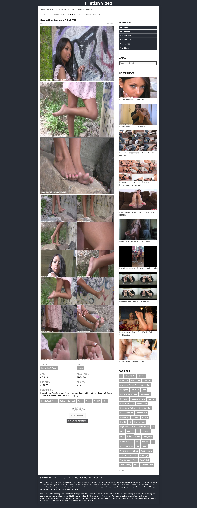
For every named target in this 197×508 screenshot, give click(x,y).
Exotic (80, 401)
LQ (138, 431)
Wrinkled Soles (147, 465)
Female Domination (128, 394)
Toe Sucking (125, 460)
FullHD (123, 422)
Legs (122, 431)
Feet (144, 390)
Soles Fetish (125, 455)
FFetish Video (98, 3)
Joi (153, 426)
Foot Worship (141, 413)
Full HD (97, 401)
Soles (150, 451)
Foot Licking (142, 403)
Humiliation (144, 426)
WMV (105, 401)
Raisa (80, 368)
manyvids (146, 431)
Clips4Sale (145, 385)
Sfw (137, 446)
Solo (135, 455)
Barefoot (124, 380)
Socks (143, 451)
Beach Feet (135, 380)
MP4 (130, 436)
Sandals (145, 442)
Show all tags (125, 471)
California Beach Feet (129, 385)
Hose (134, 426)
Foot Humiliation (127, 403)
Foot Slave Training (128, 408)
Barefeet (71, 401)
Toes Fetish (144, 460)
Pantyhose (147, 437)
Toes (135, 460)
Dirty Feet (135, 390)
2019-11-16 (44, 24)
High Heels (124, 426)
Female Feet (145, 394)
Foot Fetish (151, 399)
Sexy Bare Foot (126, 446)
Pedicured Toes (126, 442)
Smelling (124, 451)
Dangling (124, 390)
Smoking (134, 451)
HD (130, 422)
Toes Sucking (125, 465)
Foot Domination (138, 399)
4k (121, 376)
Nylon (137, 437)
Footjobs (135, 417)
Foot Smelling (145, 408)
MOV (122, 437)
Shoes (88, 401)
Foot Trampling (126, 413)
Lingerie (130, 431)
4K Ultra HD (130, 376)
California (147, 380)
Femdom (124, 399)
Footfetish (124, 417)
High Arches (139, 422)
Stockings (144, 455)
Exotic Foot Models (49, 368)
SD (153, 442)
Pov (137, 442)
